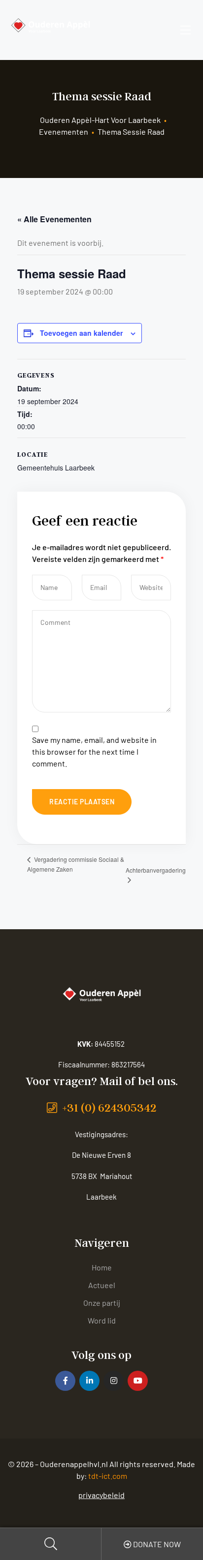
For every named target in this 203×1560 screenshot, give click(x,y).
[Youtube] (138, 1381)
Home (102, 1267)
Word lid (102, 1320)
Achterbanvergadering (156, 870)
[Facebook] (65, 1381)
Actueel (101, 1285)
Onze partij (101, 1302)
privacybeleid (101, 1495)
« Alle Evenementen (54, 219)
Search (51, 1544)
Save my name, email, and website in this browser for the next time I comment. (94, 751)
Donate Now (156, 1544)
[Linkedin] (89, 1381)
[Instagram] (113, 1381)
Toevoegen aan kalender (81, 333)
